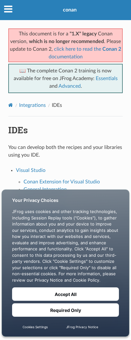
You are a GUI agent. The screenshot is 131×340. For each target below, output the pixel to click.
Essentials (107, 78)
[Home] (10, 105)
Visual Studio (30, 170)
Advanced (70, 86)
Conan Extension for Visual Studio (62, 181)
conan (70, 9)
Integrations (32, 105)
